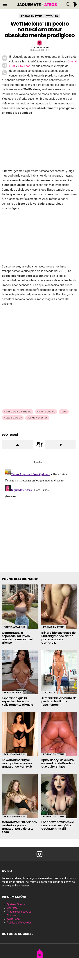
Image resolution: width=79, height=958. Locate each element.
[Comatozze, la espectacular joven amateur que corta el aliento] (20, 606)
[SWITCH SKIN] (75, 4)
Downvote (60, 444)
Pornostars (12, 692)
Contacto (12, 908)
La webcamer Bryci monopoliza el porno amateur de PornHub (17, 763)
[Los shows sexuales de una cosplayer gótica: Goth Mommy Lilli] (59, 796)
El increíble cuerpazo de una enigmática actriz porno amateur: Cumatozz (58, 638)
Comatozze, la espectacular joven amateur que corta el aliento (17, 638)
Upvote (17, 444)
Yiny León (24, 66)
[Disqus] (39, 513)
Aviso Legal (13, 918)
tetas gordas (14, 417)
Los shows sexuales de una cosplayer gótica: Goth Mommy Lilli (57, 825)
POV (64, 411)
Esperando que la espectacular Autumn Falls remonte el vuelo (17, 701)
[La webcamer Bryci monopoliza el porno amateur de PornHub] (20, 734)
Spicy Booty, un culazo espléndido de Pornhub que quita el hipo (58, 763)
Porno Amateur (14, 627)
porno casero (47, 411)
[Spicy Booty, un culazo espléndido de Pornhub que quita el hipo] (59, 734)
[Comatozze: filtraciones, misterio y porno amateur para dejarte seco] (20, 796)
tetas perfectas (38, 417)
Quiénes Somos (16, 904)
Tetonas (49, 692)
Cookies (11, 915)
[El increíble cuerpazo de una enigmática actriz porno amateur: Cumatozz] (59, 606)
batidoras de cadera (19, 411)
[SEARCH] (69, 4)
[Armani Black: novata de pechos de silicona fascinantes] (59, 672)
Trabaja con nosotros (19, 911)
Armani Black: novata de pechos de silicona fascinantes (58, 701)
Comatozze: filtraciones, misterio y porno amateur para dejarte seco (19, 827)
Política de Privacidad (19, 922)
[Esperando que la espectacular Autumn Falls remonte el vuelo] (20, 672)
